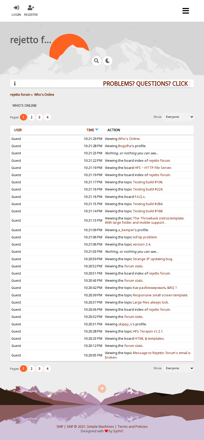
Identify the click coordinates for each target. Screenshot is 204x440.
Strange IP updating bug (152, 259)
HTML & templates (149, 338)
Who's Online (129, 138)
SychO (118, 431)
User (18, 130)
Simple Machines (100, 426)
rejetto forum (159, 160)
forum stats (133, 266)
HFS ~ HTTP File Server (153, 167)
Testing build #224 (147, 189)
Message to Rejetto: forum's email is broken (148, 355)
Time (90, 130)
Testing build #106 (147, 182)
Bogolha (124, 146)
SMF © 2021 (76, 426)
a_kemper (126, 230)
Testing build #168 (147, 211)
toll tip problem (145, 237)
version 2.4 (141, 244)
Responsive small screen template (160, 295)
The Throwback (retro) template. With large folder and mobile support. (145, 220)
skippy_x (125, 324)
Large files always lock (150, 302)
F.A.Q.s (140, 196)
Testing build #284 (147, 204)
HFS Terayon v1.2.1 (148, 331)
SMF (60, 426)
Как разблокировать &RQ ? (155, 287)
